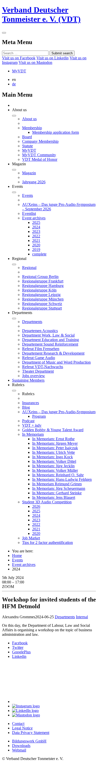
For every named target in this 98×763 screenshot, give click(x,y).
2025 (36, 222)
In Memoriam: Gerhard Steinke (57, 493)
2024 (36, 227)
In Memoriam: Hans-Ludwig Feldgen (62, 479)
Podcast (28, 421)
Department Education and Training (50, 340)
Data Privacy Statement (30, 732)
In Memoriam (33, 434)
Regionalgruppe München (43, 299)
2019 (36, 249)
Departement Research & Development (53, 353)
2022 (36, 236)
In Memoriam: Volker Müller (55, 470)
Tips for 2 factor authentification (47, 542)
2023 (36, 231)
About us (29, 119)
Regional (29, 267)
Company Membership (40, 141)
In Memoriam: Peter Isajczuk (55, 448)
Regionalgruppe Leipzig (41, 294)
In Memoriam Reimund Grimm (57, 484)
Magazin (29, 173)
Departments (32, 322)
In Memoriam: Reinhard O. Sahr (58, 475)
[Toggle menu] (4, 33)
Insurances (30, 403)
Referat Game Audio (38, 358)
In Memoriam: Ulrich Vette (53, 452)
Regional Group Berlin (40, 276)
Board (27, 137)
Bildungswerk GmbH (29, 741)
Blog (26, 407)
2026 (36, 506)
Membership (32, 128)
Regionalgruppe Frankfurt (42, 281)
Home (17, 555)
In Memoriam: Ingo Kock (52, 457)
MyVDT (19, 71)
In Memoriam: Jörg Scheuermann (58, 488)
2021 (36, 240)
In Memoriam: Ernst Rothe (53, 439)
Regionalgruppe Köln (39, 290)
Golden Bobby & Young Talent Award (52, 430)
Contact (18, 723)
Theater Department (38, 371)
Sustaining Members (28, 380)
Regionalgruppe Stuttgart (42, 308)
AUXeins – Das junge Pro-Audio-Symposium (58, 412)
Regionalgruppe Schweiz (42, 303)
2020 (36, 245)
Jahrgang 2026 (33, 182)
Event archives (33, 218)
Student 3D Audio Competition (47, 502)
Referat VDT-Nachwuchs (42, 367)
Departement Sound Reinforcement (50, 344)
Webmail (19, 750)
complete (39, 254)
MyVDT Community (39, 155)
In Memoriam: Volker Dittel (54, 461)
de (14, 84)
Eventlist (29, 213)
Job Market (31, 538)
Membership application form (55, 132)
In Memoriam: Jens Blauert (53, 497)
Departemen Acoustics (40, 331)
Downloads (21, 745)
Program (39, 416)
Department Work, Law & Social (48, 335)
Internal (82, 617)
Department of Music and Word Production (56, 362)
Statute (27, 146)
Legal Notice (22, 728)
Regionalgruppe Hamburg (43, 285)
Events (27, 195)
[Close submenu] (14, 115)
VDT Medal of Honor (39, 159)
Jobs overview (33, 376)
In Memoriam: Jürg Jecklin (53, 466)
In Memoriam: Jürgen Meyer (55, 443)
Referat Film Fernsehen (40, 349)
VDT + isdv (31, 425)
